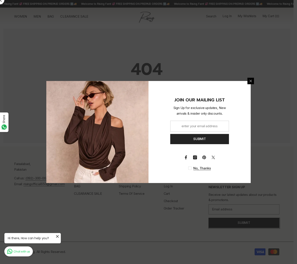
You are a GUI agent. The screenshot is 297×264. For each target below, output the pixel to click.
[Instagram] (195, 157)
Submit (199, 139)
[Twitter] (213, 157)
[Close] (250, 81)
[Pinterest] (204, 157)
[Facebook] (185, 157)
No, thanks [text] (202, 168)
